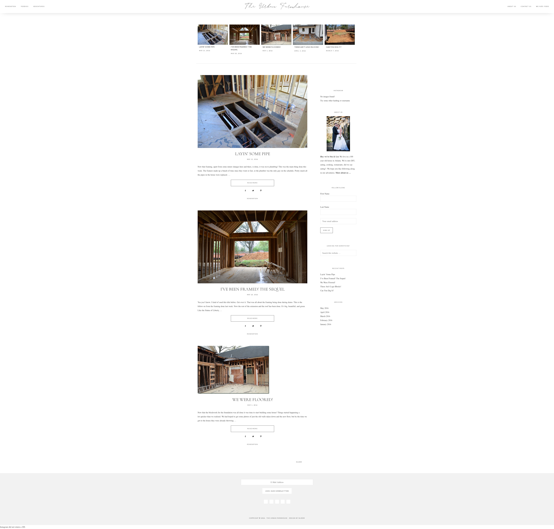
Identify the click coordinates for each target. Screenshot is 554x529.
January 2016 (325, 324)
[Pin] (260, 190)
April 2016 (324, 312)
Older (299, 462)
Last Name (324, 207)
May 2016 (324, 308)
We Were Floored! (272, 47)
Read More (252, 183)
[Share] (244, 190)
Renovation (252, 198)
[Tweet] (252, 190)
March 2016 (325, 316)
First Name (324, 193)
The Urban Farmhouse (277, 5)
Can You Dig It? (334, 47)
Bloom (302, 518)
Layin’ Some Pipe (207, 47)
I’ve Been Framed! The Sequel (252, 289)
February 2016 (326, 320)
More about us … (343, 172)
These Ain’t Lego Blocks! (306, 47)
